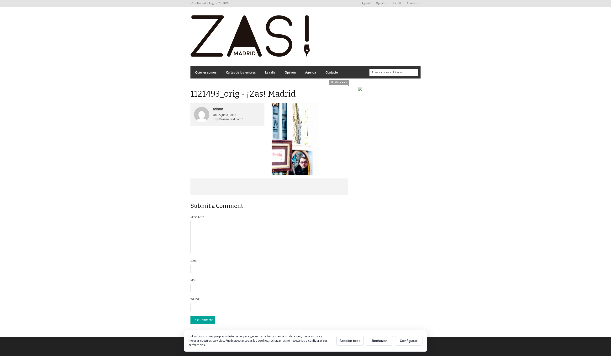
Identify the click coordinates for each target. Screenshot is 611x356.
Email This (332, 186)
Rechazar (379, 341)
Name (194, 261)
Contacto (412, 3)
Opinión (380, 3)
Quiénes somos (205, 72)
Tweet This (237, 186)
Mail (193, 280)
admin (218, 109)
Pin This (300, 186)
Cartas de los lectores (241, 72)
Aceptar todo (350, 341)
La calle (397, 3)
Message (197, 217)
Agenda (366, 3)
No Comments (339, 82)
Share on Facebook (206, 186)
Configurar (409, 341)
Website (196, 299)
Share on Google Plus (269, 186)
